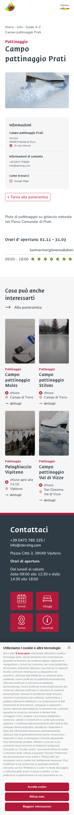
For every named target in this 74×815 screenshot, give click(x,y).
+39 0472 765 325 (26, 540)
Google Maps (21, 181)
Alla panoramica (28, 307)
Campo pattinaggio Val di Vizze (51, 472)
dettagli (16, 403)
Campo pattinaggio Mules (17, 380)
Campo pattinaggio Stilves (51, 380)
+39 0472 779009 (19, 162)
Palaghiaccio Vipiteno (18, 469)
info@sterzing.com (19, 165)
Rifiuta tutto (37, 796)
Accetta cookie (37, 786)
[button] (69, 647)
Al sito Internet (22, 145)
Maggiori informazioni (37, 806)
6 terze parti (23, 653)
